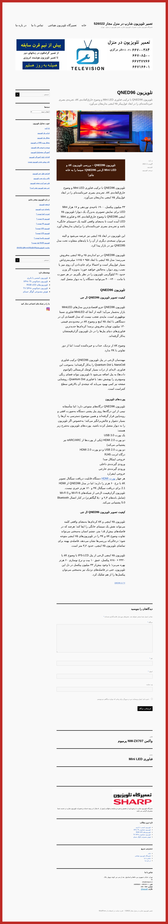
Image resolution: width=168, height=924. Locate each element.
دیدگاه (150, 622)
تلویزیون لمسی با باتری (143, 827)
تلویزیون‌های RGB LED (143, 832)
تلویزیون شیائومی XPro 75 (142, 830)
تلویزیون (150, 167)
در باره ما (20, 25)
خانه (83, 25)
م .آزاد (150, 161)
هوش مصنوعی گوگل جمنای (142, 837)
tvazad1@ (144, 889)
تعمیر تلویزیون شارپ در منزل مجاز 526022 (123, 23)
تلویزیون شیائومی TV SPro (142, 834)
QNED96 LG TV (120, 583)
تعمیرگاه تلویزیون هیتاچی (62, 25)
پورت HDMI (108, 478)
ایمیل (150, 671)
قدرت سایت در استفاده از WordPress (111, 911)
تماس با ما (37, 25)
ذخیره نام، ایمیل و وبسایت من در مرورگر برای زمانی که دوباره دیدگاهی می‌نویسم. (123, 699)
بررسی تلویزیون (147, 170)
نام (151, 658)
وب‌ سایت (149, 684)
